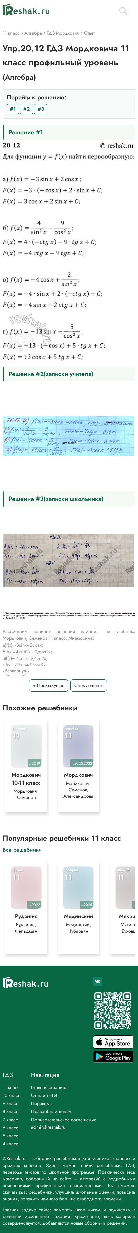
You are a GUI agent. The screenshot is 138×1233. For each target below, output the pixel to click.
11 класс (11, 1087)
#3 (41, 109)
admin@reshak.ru (48, 1127)
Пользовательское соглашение (63, 1119)
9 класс (10, 1103)
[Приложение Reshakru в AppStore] (113, 1047)
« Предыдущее (48, 685)
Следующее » (88, 685)
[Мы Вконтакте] (97, 981)
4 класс (10, 1143)
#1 (13, 109)
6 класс (10, 1127)
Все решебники (22, 849)
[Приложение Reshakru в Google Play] (113, 1061)
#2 (26, 109)
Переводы (41, 1103)
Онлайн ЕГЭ (44, 1095)
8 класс (10, 1111)
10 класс (11, 1095)
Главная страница (49, 1087)
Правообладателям (51, 1111)
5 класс (10, 1135)
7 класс (10, 1119)
